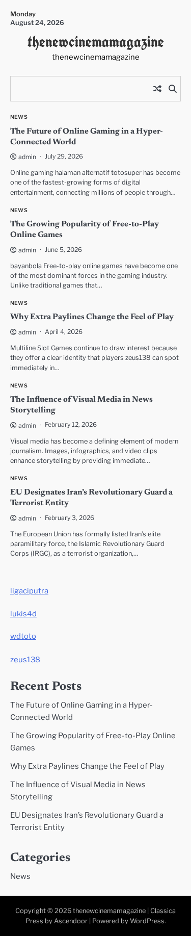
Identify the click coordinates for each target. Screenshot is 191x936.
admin (27, 157)
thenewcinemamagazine (96, 41)
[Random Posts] (157, 88)
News (19, 117)
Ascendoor (71, 921)
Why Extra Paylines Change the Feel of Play (92, 317)
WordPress (147, 921)
